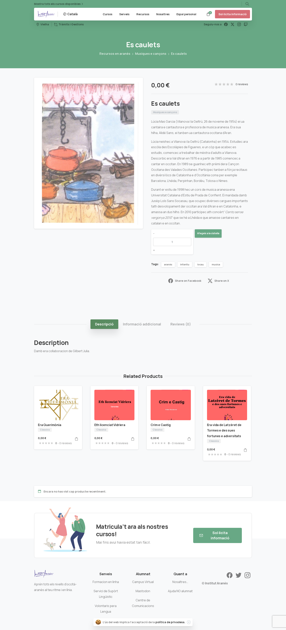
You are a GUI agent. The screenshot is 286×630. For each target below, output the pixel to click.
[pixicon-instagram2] (247, 575)
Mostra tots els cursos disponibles (57, 4)
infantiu (184, 264)
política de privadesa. (170, 622)
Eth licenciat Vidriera (109, 425)
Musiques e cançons (150, 53)
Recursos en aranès (114, 53)
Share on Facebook (188, 281)
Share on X (221, 281)
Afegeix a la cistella (208, 233)
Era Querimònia (49, 425)
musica (216, 264)
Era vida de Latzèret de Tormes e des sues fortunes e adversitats (224, 430)
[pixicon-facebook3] (229, 575)
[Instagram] (239, 24)
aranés (168, 264)
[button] (136, 84)
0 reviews (242, 84)
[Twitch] (245, 24)
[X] (232, 24)
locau (200, 264)
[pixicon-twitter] (238, 575)
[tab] (104, 324)
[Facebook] (226, 24)
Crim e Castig (161, 425)
